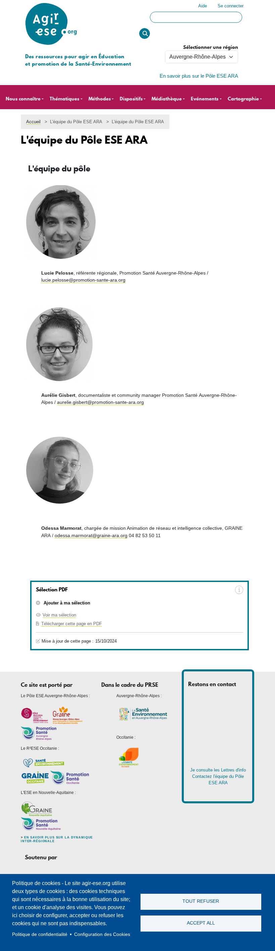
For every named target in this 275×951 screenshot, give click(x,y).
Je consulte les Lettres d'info (218, 770)
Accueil (33, 121)
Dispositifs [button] (131, 99)
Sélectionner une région (210, 47)
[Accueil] (51, 3)
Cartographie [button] (243, 99)
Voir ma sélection (59, 614)
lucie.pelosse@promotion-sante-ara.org (83, 280)
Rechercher (144, 33)
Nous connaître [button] (23, 99)
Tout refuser (200, 901)
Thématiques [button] (64, 99)
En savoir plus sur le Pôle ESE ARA (199, 76)
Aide (202, 5)
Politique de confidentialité (39, 934)
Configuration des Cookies (102, 934)
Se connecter (230, 5)
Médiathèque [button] (167, 99)
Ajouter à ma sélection (66, 602)
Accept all (201, 923)
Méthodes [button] (100, 99)
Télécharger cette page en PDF (71, 623)
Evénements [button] (204, 99)
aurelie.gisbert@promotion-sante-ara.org (100, 402)
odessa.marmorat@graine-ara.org (91, 535)
